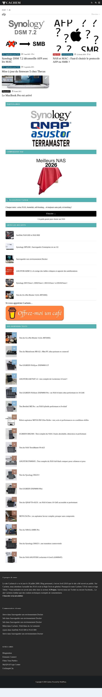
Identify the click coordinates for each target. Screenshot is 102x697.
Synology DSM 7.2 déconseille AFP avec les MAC (25, 60)
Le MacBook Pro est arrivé (17, 95)
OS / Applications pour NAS (11, 54)
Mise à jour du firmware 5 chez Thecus (23, 71)
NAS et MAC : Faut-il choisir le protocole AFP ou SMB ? (76, 60)
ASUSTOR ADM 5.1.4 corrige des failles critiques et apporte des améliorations (46, 271)
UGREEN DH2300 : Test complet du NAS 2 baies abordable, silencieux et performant (52, 434)
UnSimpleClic (8, 668)
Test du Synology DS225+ (29, 475)
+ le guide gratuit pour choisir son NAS (51, 219)
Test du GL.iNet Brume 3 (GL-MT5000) (31, 295)
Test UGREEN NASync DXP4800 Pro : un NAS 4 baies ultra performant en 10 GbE (51, 393)
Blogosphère (6, 91)
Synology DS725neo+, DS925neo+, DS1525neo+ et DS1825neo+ (41, 283)
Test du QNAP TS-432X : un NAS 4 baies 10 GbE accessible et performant (48, 502)
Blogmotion (7, 653)
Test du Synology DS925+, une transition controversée (40, 544)
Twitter (73, 590)
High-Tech (56, 54)
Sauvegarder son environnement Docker (32, 259)
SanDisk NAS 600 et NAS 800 (28, 235)
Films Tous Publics (9, 661)
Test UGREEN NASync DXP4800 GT (34, 365)
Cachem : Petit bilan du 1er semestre (25, 626)
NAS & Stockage (67, 54)
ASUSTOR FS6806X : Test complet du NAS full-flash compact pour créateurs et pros (52, 461)
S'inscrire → (51, 214)
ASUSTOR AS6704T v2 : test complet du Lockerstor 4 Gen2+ (43, 379)
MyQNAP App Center (11, 664)
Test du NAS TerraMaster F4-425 (32, 448)
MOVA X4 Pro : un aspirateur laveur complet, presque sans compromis (46, 516)
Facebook (89, 590)
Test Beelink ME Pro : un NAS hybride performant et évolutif (43, 406)
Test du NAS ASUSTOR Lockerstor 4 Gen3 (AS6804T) (40, 557)
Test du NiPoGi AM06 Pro (29, 530)
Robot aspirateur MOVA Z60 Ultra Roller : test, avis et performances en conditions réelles (54, 420)
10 (89, 54)
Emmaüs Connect (9, 657)
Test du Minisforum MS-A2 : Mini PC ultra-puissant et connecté (44, 352)
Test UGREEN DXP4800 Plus (30, 489)
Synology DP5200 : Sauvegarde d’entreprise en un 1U (37, 247)
